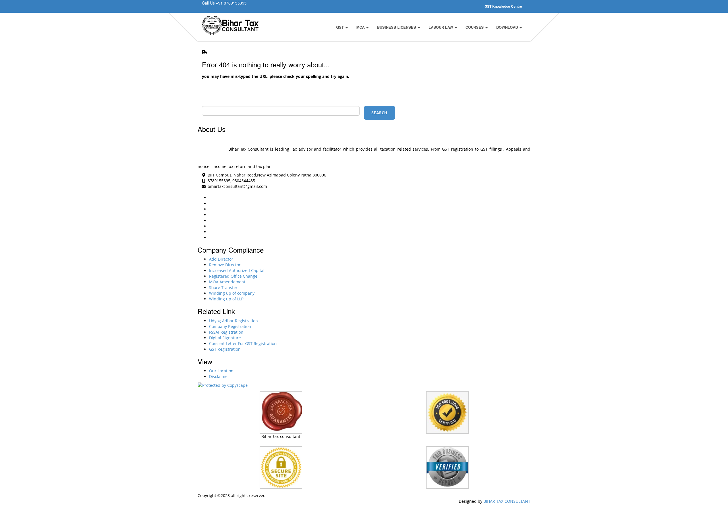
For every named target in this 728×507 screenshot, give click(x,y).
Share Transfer (223, 287)
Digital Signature (225, 337)
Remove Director (225, 264)
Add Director (221, 259)
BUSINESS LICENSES (397, 27)
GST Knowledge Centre (503, 6)
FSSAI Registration (226, 332)
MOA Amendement (227, 281)
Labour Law (441, 27)
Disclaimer (219, 376)
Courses (475, 27)
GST (340, 27)
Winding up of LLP (226, 299)
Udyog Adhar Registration (233, 320)
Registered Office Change (233, 276)
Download (507, 27)
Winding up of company (232, 293)
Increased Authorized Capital (236, 270)
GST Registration (225, 349)
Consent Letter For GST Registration (243, 343)
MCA (361, 27)
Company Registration (230, 326)
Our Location (221, 370)
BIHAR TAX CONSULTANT (506, 501)
